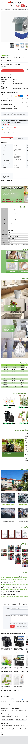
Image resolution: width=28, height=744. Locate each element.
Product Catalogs (19, 699)
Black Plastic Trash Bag (21, 719)
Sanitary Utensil (18, 9)
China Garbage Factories (19, 725)
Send (12, 626)
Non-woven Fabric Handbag (18, 704)
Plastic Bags (4, 701)
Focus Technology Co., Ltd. (16, 738)
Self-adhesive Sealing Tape (6, 704)
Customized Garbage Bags (7, 732)
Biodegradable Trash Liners (7, 719)
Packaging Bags (17, 716)
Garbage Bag (24, 9)
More (2, 734)
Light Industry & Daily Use (9, 9)
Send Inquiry (13, 70)
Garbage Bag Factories (7, 725)
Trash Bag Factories (6, 728)
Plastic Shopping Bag (6, 716)
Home (2, 9)
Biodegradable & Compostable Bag (19, 701)
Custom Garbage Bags (17, 728)
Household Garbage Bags (21, 732)
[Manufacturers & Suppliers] (14, 2)
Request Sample (22, 73)
